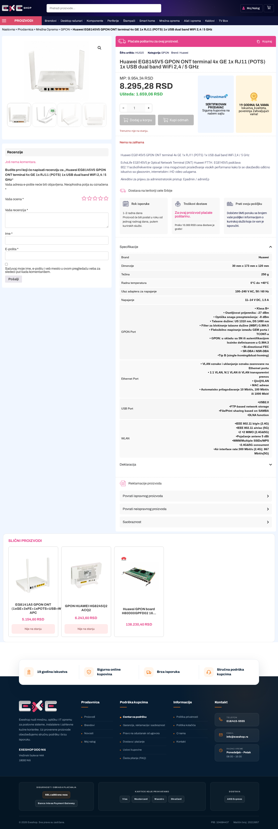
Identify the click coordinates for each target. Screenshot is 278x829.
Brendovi (89, 725)
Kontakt (181, 741)
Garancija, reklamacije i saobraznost (144, 725)
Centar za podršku (135, 717)
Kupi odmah (179, 120)
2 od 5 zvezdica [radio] (89, 198)
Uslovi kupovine (132, 749)
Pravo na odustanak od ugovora (141, 733)
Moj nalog (89, 741)
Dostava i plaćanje (133, 741)
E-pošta (12, 249)
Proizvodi (89, 717)
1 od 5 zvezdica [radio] (84, 198)
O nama (181, 733)
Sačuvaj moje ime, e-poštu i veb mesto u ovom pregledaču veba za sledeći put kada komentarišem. (52, 270)
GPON (65, 29)
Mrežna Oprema (47, 29)
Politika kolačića (186, 725)
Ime (9, 233)
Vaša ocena (14, 199)
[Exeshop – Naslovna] (38, 706)
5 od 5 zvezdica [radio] (106, 198)
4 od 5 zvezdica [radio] (100, 198)
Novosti (88, 733)
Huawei (183, 52)
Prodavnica (25, 29)
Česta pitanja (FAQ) (134, 758)
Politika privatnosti (187, 717)
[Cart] (269, 7)
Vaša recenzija (16, 210)
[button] (99, 48)
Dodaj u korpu (141, 120)
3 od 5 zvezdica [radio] (95, 198)
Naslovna (8, 29)
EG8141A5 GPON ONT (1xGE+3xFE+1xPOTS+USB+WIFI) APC (39, 608)
